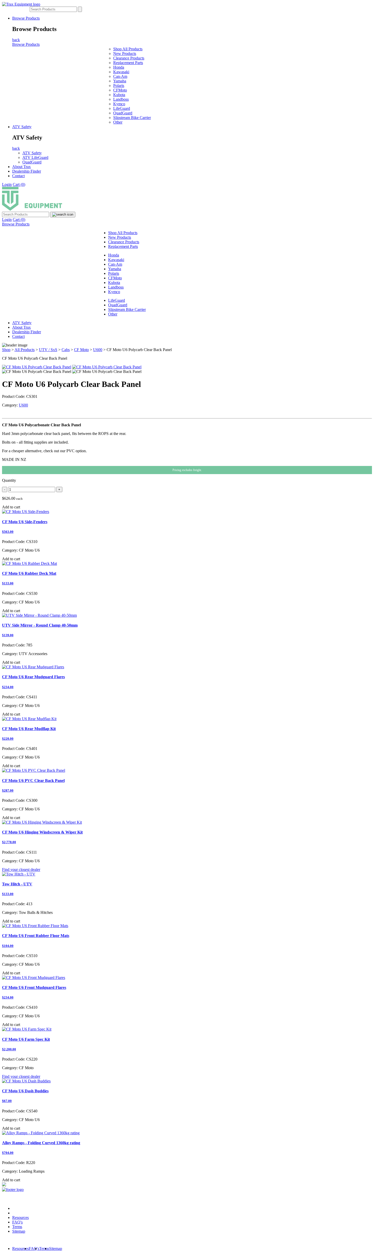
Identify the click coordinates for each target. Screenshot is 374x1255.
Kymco (119, 104)
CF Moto (81, 349)
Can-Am (120, 76)
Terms (17, 1226)
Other (117, 122)
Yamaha (119, 81)
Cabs (66, 349)
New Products (124, 53)
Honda (118, 67)
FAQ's (17, 1222)
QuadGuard (122, 113)
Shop (6, 349)
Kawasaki (121, 72)
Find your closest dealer (21, 869)
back (16, 40)
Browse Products (26, 18)
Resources (20, 1217)
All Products (25, 349)
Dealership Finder (26, 171)
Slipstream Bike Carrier (132, 117)
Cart (19, 184)
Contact (18, 176)
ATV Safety (22, 127)
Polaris (118, 85)
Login (7, 184)
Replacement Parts (128, 63)
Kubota (119, 95)
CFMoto (120, 90)
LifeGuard (121, 108)
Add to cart (11, 507)
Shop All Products (127, 49)
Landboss (121, 99)
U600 (97, 349)
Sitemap (18, 1231)
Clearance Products (128, 58)
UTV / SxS (48, 349)
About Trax (21, 166)
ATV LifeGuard (35, 157)
